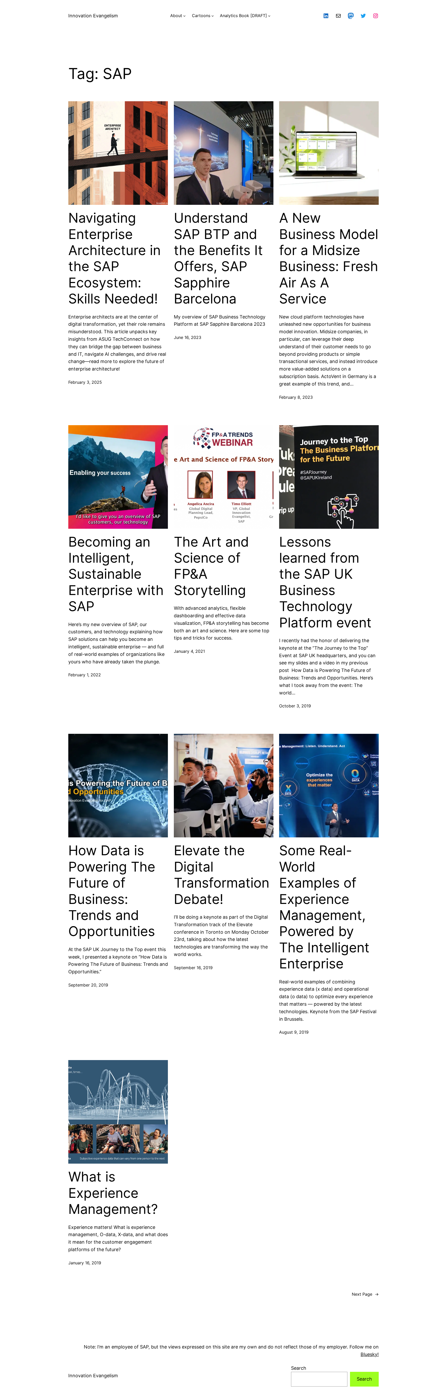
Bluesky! (370, 1354)
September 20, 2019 (88, 985)
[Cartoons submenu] (212, 16)
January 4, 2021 (189, 651)
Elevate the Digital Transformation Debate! (221, 875)
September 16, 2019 (193, 967)
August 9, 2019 (294, 1032)
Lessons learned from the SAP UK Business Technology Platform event (325, 582)
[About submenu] (184, 16)
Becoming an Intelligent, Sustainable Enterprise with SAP (116, 574)
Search (298, 1368)
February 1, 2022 (84, 674)
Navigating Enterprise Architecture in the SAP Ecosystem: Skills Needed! (114, 258)
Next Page (365, 1294)
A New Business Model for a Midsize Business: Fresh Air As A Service (328, 258)
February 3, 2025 (85, 382)
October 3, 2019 (295, 705)
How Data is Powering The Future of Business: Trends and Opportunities (111, 891)
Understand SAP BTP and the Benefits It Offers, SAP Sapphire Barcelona (218, 258)
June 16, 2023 (187, 337)
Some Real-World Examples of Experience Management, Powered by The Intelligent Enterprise (324, 907)
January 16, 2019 (84, 1262)
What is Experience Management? (113, 1193)
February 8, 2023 (296, 397)
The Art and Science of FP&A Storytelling (211, 566)
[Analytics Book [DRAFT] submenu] (269, 16)
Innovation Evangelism (93, 15)
